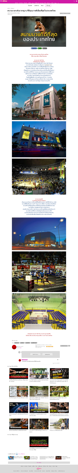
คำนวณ (48, 2)
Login (35, 354)
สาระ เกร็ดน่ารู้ (21, 453)
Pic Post (41, 3)
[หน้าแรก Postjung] (4, 1)
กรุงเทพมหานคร (48, 65)
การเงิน (52, 2)
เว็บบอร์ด (25, 2)
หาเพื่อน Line (37, 2)
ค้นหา (42, 5)
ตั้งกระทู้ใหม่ (39, 462)
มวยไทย (21, 342)
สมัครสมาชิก (47, 354)
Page (55, 3)
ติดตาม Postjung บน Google (65, 13)
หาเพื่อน (29, 2)
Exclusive (12, 8)
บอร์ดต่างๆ (36, 5)
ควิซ (45, 2)
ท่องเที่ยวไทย (33, 342)
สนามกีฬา (27, 342)
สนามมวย (16, 342)
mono (11, 14)
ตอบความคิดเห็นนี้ (56, 363)
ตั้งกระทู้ (48, 5)
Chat (33, 3)
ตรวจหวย (21, 2)
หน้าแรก (16, 2)
